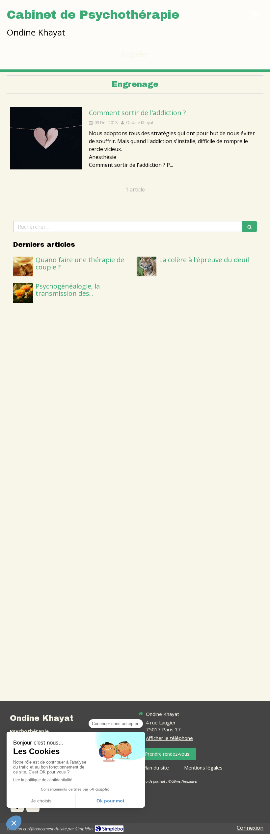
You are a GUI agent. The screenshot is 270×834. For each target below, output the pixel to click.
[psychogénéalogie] (23, 293)
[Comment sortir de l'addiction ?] (46, 138)
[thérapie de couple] (23, 266)
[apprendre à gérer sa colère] (146, 266)
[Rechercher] (249, 226)
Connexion (250, 827)
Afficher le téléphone (169, 738)
